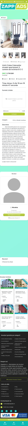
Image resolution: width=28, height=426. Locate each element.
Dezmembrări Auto (19, 356)
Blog (16, 386)
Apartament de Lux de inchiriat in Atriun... (21, 292)
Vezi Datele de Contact (14, 419)
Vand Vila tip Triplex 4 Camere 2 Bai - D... (7, 317)
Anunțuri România (5, 396)
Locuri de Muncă (5, 341)
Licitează (14, 114)
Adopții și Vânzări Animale (20, 338)
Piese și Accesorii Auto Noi (20, 354)
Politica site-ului (5, 393)
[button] (11, 207)
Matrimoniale (18, 349)
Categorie (4, 120)
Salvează (6, 61)
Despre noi (4, 391)
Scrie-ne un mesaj (8, 407)
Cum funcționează (19, 391)
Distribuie (14, 61)
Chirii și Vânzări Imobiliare (7, 338)
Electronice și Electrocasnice (7, 343)
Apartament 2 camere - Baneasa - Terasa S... (7, 293)
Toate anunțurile (19, 389)
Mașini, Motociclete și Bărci (20, 347)
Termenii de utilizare (20, 393)
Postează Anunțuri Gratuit (14, 379)
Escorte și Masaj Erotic (19, 351)
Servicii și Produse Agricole (20, 341)
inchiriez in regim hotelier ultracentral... (21, 317)
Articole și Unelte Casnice (7, 349)
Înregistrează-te (19, 1)
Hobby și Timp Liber (6, 355)
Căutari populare (19, 396)
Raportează (22, 61)
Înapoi (4, 17)
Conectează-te (9, 1)
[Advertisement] (14, 13)
